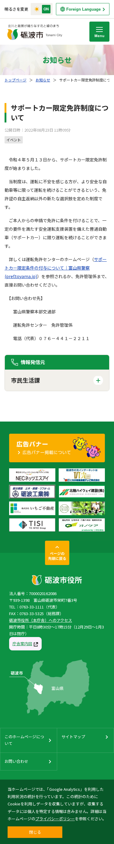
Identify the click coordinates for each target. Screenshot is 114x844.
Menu (99, 32)
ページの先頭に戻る (57, 556)
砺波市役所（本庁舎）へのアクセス (40, 620)
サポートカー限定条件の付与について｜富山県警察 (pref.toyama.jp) (56, 267)
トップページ (15, 79)
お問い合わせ (16, 761)
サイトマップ (73, 736)
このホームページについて (24, 740)
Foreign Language (83, 9)
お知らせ (43, 79)
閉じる (35, 832)
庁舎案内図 (22, 643)
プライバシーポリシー (55, 819)
